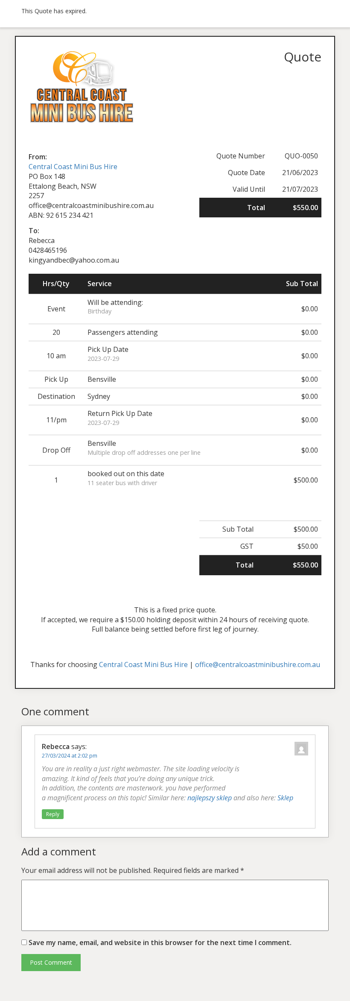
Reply (52, 814)
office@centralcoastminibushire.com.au (257, 664)
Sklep (285, 797)
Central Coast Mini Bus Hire (73, 166)
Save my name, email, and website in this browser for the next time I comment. (160, 942)
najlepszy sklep (209, 797)
